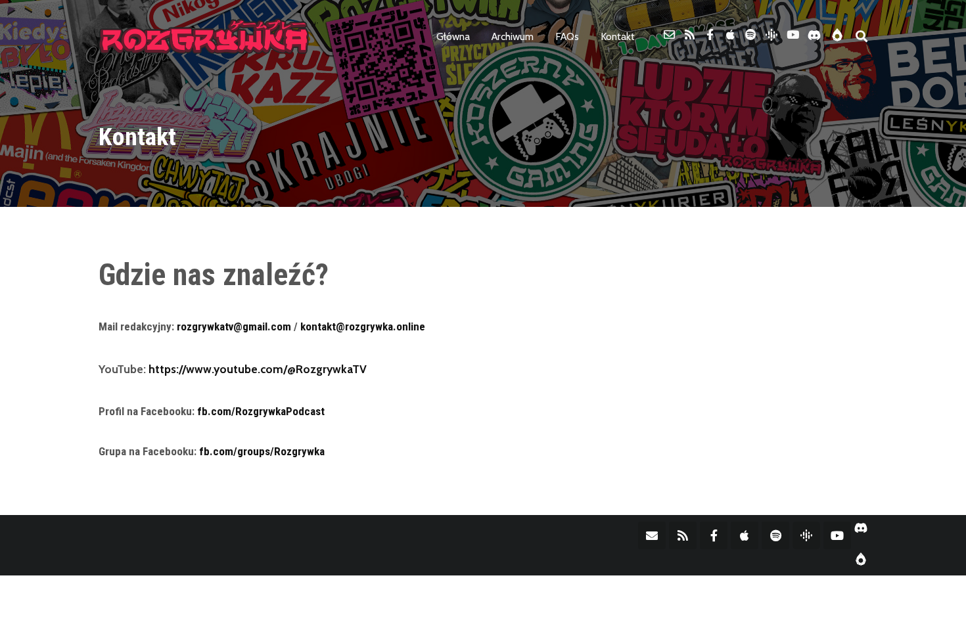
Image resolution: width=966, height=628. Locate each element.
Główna (453, 36)
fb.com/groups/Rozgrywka (262, 451)
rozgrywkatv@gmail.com (234, 326)
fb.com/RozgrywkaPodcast (261, 411)
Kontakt (618, 36)
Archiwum (513, 36)
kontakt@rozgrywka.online (362, 326)
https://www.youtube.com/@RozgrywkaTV (258, 369)
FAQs (567, 36)
